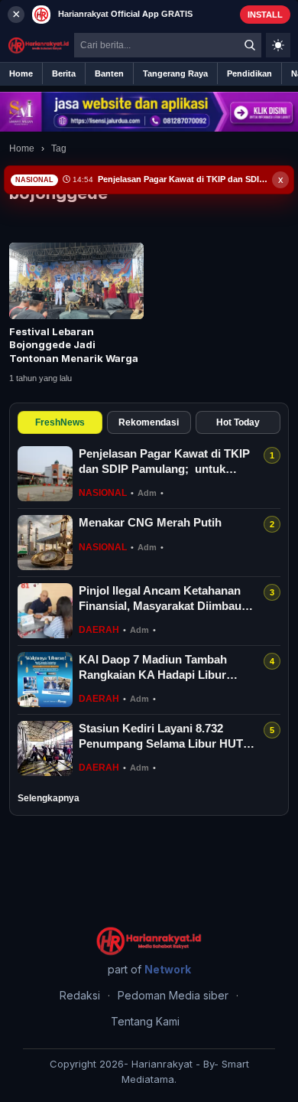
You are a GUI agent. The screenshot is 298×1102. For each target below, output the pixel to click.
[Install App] (149, 14)
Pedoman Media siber (173, 995)
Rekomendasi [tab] (148, 422)
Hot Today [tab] (238, 422)
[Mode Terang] (278, 45)
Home (21, 148)
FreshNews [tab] (60, 422)
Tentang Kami (145, 1021)
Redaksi (80, 995)
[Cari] (250, 45)
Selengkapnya (48, 798)
